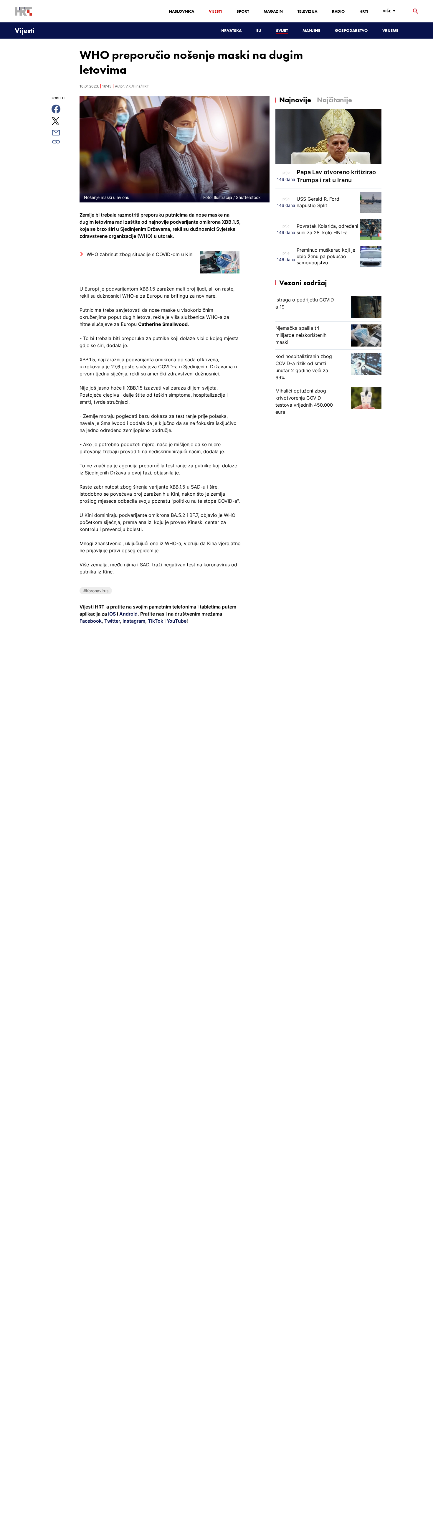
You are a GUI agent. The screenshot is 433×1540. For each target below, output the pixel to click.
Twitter (111, 621)
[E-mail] (63, 132)
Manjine (311, 30)
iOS (112, 614)
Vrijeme (390, 30)
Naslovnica (181, 11)
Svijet (282, 30)
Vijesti (215, 11)
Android (128, 614)
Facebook (91, 621)
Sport (243, 11)
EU (258, 30)
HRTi (363, 11)
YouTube (176, 621)
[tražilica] (415, 11)
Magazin (273, 11)
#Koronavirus (95, 590)
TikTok (155, 621)
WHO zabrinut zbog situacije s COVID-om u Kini (140, 254)
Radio (338, 11)
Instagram (133, 621)
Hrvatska (231, 30)
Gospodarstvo (351, 30)
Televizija (307, 11)
